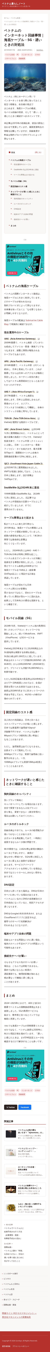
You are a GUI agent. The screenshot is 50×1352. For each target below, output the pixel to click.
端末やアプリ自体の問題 (23, 214)
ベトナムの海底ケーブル (21, 160)
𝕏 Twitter (11, 1107)
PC (18, 55)
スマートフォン (10, 58)
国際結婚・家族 (10, 1305)
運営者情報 (6, 1346)
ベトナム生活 (15, 18)
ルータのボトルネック (22, 204)
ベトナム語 (8, 1294)
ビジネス (7, 1278)
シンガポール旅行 (11, 1273)
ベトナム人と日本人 (12, 1284)
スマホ (37, 55)
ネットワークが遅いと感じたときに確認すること (25, 193)
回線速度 (22, 58)
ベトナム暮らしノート (13, 3)
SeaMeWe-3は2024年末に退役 (26, 169)
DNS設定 (17, 209)
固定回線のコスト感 (19, 186)
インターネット (27, 55)
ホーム (6, 18)
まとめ (13, 225)
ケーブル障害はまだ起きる (24, 175)
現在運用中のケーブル (22, 164)
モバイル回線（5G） (19, 181)
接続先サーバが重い (21, 219)
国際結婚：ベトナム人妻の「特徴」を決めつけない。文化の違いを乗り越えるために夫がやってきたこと (14, 1254)
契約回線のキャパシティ (23, 198)
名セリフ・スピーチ (12, 1299)
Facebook (25, 1107)
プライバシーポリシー (20, 1346)
